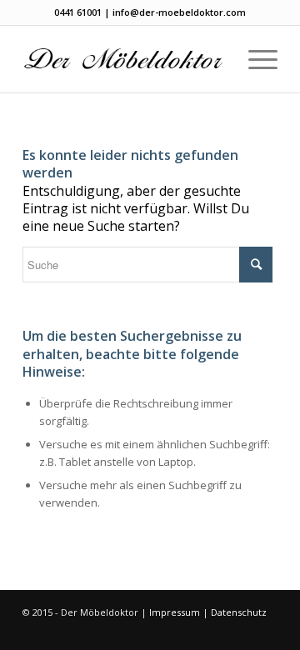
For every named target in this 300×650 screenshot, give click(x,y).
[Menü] (255, 59)
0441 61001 (78, 12)
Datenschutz (239, 612)
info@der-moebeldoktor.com (179, 12)
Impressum (174, 612)
